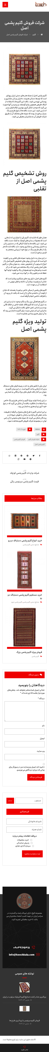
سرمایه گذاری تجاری (23, 846)
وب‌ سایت (41, 751)
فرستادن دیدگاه (36, 777)
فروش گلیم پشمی (19, 439)
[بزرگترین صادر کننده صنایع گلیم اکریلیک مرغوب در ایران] (24, 987)
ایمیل (42, 738)
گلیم (38, 434)
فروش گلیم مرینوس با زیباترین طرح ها (24, 1020)
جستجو (10, 801)
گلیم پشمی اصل (40, 444)
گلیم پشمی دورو (16, 602)
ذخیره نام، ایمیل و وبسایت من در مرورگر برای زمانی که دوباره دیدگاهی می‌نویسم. (27, 769)
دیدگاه (41, 698)
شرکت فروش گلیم (33, 439)
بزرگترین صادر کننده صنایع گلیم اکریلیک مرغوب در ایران (24, 996)
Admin (37, 429)
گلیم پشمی (26, 544)
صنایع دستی (35, 544)
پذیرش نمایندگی (23, 843)
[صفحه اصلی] (42, 34)
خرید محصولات (23, 840)
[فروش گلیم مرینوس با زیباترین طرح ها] (24, 1011)
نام (43, 725)
